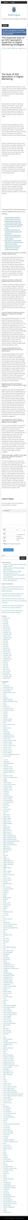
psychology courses (8, 1072)
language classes (7, 934)
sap (4, 1078)
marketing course (7, 977)
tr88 (3, 598)
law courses (6, 940)
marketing (5, 972)
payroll (5, 1046)
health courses (7, 904)
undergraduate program (9, 1187)
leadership (6, 942)
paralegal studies (7, 1044)
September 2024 (7, 659)
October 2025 (6, 636)
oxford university (7, 1039)
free (4, 885)
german (5, 894)
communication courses (9, 784)
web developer (7, 1198)
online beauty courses (9, 1007)
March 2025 (6, 648)
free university (7, 887)
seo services (6, 1125)
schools (5, 1079)
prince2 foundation (8, 1055)
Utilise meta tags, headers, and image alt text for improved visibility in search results (13, 247)
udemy (5, 1180)
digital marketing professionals (11, 841)
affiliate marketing (8, 699)
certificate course (7, 767)
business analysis (7, 742)
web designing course (9, 1196)
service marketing (7, 1131)
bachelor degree (7, 721)
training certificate (8, 1166)
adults (4, 696)
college (5, 779)
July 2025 (5, 641)
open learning (6, 1030)
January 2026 (6, 630)
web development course (9, 1201)
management (6, 963)
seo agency (6, 1106)
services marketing (8, 1133)
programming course (8, 1062)
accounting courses (8, 689)
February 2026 (7, 628)
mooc (4, 998)
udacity (5, 1177)
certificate (5, 765)
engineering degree (8, 864)
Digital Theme (21, 1218)
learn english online (8, 950)
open (4, 1026)
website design (7, 1205)
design (5, 825)
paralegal (5, 1041)
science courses (7, 1085)
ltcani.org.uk (14, 14)
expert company (7, 871)
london (5, 961)
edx (4, 853)
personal (5, 1049)
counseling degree (8, 800)
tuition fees (6, 1173)
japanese (5, 929)
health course (6, 903)
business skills (7, 756)
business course (7, 749)
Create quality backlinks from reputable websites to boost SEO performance (13, 231)
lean (4, 943)
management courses (8, 966)
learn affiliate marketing (9, 947)
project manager (7, 1067)
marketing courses (8, 979)
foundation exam (7, 883)
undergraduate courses (9, 1186)
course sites (6, 805)
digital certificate (7, 830)
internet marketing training (10, 927)
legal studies (6, 959)
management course (8, 965)
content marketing (8, 797)
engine (5, 857)
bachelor (5, 717)
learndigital (6, 954)
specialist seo (6, 1145)
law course (6, 938)
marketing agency (7, 973)
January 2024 (6, 673)
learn (4, 945)
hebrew (5, 908)
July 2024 (5, 662)
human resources (7, 919)
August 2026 (6, 618)
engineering (6, 858)
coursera (5, 807)
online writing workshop (9, 1023)
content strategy (7, 798)
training (5, 1164)
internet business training (10, 924)
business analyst (7, 744)
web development (7, 1200)
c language (6, 761)
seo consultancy (7, 1111)
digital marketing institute (10, 839)
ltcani (11, 48)
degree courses (7, 821)
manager (5, 970)
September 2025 (7, 637)
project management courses (10, 1065)
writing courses (7, 1212)
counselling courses (8, 802)
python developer (7, 1074)
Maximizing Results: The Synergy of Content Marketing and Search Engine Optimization (12, 588)
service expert (6, 1129)
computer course (7, 788)
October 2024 (6, 657)
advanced (5, 698)
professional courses (8, 1060)
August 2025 (6, 639)
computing (6, 791)
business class (7, 747)
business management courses (11, 754)
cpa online (6, 811)
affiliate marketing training (10, 701)
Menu (5, 25)
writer (4, 1209)
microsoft (5, 995)
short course (6, 1134)
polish (4, 1051)
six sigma (5, 1138)
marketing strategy (8, 982)
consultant (6, 793)
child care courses (8, 775)
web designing (7, 1194)
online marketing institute (10, 1012)
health (4, 901)
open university (7, 1032)
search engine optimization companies (13, 1094)
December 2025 (7, 632)
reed (4, 1076)
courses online (7, 809)
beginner (5, 729)
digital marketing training (9, 844)
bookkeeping (6, 733)
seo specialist (6, 1127)
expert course (6, 873)
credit (4, 812)
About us (6, 2)
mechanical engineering (9, 986)
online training (7, 1019)
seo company (6, 1110)
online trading (6, 1018)
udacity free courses (8, 1178)
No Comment (23, 48)
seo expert (6, 1118)
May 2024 (5, 666)
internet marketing (8, 926)
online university (7, 1021)
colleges (5, 781)
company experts (7, 786)
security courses (7, 1102)
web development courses (10, 1203)
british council (7, 738)
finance (5, 876)
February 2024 (7, 671)
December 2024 (7, 653)
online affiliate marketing (9, 1005)
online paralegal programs (10, 1014)
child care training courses (10, 777)
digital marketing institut (9, 837)
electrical (5, 855)
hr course (5, 913)
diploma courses (7, 850)
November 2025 (7, 634)
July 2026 (5, 620)
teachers (5, 1156)
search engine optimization (10, 1092)
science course (7, 1083)
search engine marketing (9, 1090)
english (5, 866)
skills (4, 1143)
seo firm (5, 1120)
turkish (5, 1175)
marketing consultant (8, 975)
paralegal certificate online (10, 1042)
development (6, 828)
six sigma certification (8, 1140)
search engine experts (9, 1088)
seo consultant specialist (9, 1113)
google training (7, 897)
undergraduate (7, 1184)
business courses (7, 751)
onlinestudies (6, 1025)
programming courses (9, 1064)
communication (7, 782)
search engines (7, 1097)
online (4, 1003)
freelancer (5, 890)
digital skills (6, 846)
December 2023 (7, 674)
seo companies (7, 1108)
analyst (5, 705)
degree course (7, 820)
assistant (5, 712)
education (5, 851)
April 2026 (5, 625)
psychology (6, 1069)
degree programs (7, 823)
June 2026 (5, 621)
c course (5, 759)
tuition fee (5, 1171)
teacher (5, 1154)
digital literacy (6, 832)
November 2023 (7, 676)
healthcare (6, 906)
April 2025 (5, 646)
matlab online (6, 984)
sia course (5, 1136)
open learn (6, 1028)
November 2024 (7, 655)
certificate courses (8, 768)
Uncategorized (12, 30)
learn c (5, 949)
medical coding (7, 991)
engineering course (8, 860)
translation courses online (10, 1168)
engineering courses (8, 862)
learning (5, 956)
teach (4, 1152)
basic (4, 722)
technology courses (8, 1161)
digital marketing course (9, 835)
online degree (6, 1009)
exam (4, 869)
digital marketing (7, 834)
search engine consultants (10, 1087)
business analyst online (9, 745)
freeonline (5, 892)
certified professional (8, 772)
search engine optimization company (12, 1095)
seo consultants (7, 1115)
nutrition (5, 1000)
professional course (8, 1058)
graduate (5, 899)
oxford (4, 1037)
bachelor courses (7, 719)
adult (4, 694)
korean (5, 933)
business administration (9, 740)
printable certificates (8, 1056)
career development (8, 763)
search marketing (7, 1099)
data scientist (6, 816)
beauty (5, 726)
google (5, 896)
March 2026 (6, 627)
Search (3, 555)
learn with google (7, 952)
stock (4, 1150)
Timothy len (5, 605)
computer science (7, 790)
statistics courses (7, 1148)
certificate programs (8, 770)
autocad (5, 713)
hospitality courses (8, 912)
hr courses (6, 915)
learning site (6, 957)
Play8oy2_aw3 (5, 587)
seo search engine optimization (11, 1124)
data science (6, 814)
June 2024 (5, 664)
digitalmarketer (7, 848)
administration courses (9, 692)
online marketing (7, 1011)
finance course (7, 878)
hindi (4, 910)
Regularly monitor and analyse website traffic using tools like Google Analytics (13, 236)
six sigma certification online (10, 1141)
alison (4, 703)
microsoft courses (7, 996)
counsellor (6, 804)
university (5, 1191)
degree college (7, 818)
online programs (7, 1016)
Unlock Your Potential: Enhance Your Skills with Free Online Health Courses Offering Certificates (14, 600)
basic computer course (9, 724)
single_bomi (5, 594)
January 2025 (6, 651)
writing (5, 1210)
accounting (6, 685)
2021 (4, 683)
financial (5, 881)
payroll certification (8, 1048)
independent (6, 922)
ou (3, 1035)
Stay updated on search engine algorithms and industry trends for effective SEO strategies (14, 242)
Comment (7, 510)
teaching (5, 1157)
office (4, 1002)
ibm (4, 920)
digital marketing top (8, 843)
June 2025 (5, 643)
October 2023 (6, 678)
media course (6, 988)
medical (5, 989)
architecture (6, 706)
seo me (5, 1122)
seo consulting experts (9, 1117)
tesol (4, 1163)
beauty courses (7, 728)
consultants (6, 795)
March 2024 (6, 669)
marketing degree (7, 980)
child (4, 774)
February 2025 (7, 650)
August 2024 (6, 660)
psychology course (8, 1071)
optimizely (5, 1034)
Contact (13, 2)
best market (6, 731)
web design (6, 1193)
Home (6, 30)
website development (8, 1207)
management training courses (11, 968)
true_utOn (4, 610)
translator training (8, 1170)
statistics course (7, 1147)
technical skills (7, 1159)
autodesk (5, 715)
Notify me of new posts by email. (12, 544)
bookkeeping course (8, 735)
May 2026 (5, 623)
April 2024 (5, 667)
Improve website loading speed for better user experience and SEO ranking (14, 226)
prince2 (5, 1053)
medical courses (7, 993)
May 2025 (5, 644)
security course (7, 1101)
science (5, 1081)
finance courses (7, 880)
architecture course (8, 708)
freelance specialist (8, 889)
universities (6, 1189)
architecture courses (8, 710)
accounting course (8, 687)
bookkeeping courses (8, 736)
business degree (7, 752)
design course (6, 827)
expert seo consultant (8, 874)
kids (4, 931)
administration (7, 690)
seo (4, 1104)
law (4, 936)
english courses (7, 867)
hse (4, 917)
